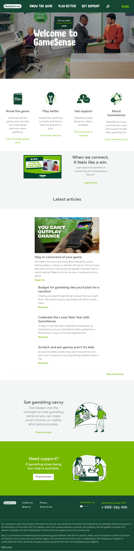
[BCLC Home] (125, 6)
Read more (6, 547)
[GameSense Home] (13, 6)
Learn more (90, 183)
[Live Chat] (84, 507)
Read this (40, 280)
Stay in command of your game (58, 257)
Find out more (43, 432)
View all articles (115, 374)
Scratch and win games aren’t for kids (66, 347)
